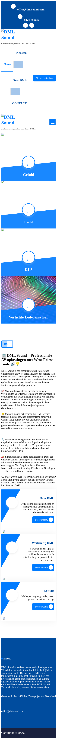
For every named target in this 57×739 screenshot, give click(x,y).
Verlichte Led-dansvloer (28, 317)
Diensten (21, 52)
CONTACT (19, 103)
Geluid (28, 175)
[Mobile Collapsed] (17, 64)
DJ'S (28, 270)
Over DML (20, 80)
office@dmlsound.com (30, 9)
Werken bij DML (43, 543)
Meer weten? (41, 519)
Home (7, 64)
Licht (28, 222)
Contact (49, 590)
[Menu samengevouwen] (52, 122)
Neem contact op (44, 78)
